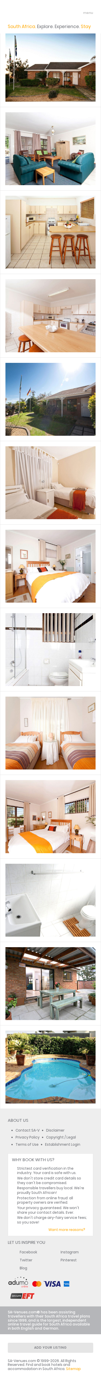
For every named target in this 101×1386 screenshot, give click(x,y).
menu (78, 13)
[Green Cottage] (50, 148)
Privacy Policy (28, 1137)
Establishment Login (62, 1144)
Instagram (70, 1252)
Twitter (26, 1260)
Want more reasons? (66, 1229)
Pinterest (69, 1260)
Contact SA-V (28, 1130)
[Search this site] (69, 13)
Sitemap (73, 1368)
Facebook (28, 1252)
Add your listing (50, 1347)
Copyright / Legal (61, 1137)
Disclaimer (55, 1130)
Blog (23, 1268)
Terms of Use (27, 1144)
